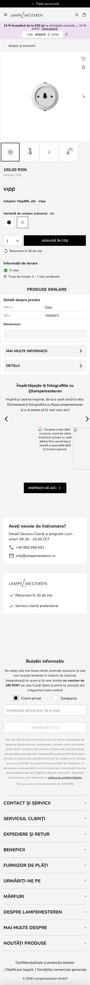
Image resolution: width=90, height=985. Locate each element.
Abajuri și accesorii (21, 45)
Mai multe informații (26, 350)
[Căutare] (76, 14)
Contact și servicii (26, 803)
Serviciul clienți (24, 818)
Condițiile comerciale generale (62, 969)
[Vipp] (31, 190)
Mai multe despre (25, 927)
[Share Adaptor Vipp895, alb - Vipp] (83, 67)
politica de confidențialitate (65, 777)
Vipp (48, 307)
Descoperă (49, 28)
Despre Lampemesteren (32, 912)
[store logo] (29, 14)
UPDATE (43, 34)
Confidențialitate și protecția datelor (45, 962)
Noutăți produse (24, 943)
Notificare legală (19, 969)
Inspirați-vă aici (42, 488)
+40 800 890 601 (30, 547)
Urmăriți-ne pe (22, 881)
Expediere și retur (26, 834)
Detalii (13, 365)
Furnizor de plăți (25, 865)
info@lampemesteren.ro (35, 555)
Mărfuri (13, 896)
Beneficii (14, 850)
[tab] (45, 803)
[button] (10, 152)
